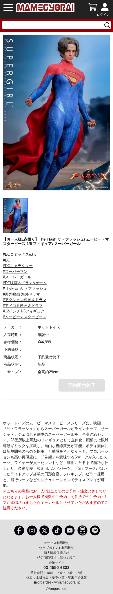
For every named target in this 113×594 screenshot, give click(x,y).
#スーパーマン (15, 271)
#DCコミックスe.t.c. (20, 254)
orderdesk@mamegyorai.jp (58, 582)
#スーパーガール (17, 277)
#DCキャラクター (18, 266)
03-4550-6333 (56, 567)
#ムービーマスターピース (24, 317)
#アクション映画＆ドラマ (24, 300)
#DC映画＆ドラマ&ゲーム (25, 283)
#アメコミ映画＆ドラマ (23, 305)
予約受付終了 (82, 385)
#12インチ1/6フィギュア (23, 311)
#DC (6, 260)
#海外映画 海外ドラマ (21, 294)
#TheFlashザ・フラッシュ (25, 288)
